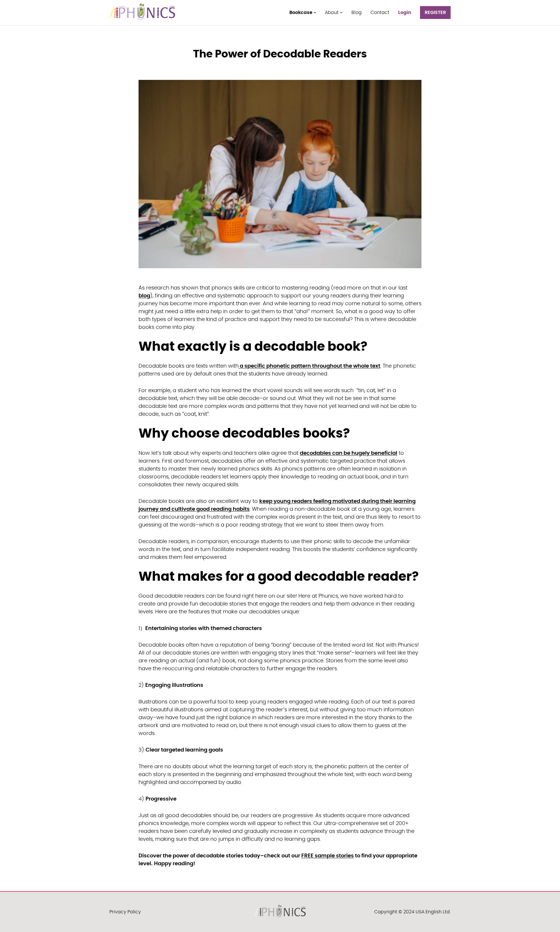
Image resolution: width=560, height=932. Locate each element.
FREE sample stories (327, 856)
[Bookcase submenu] (315, 12)
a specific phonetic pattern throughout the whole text (309, 366)
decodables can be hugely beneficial (348, 453)
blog (144, 296)
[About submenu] (341, 12)
